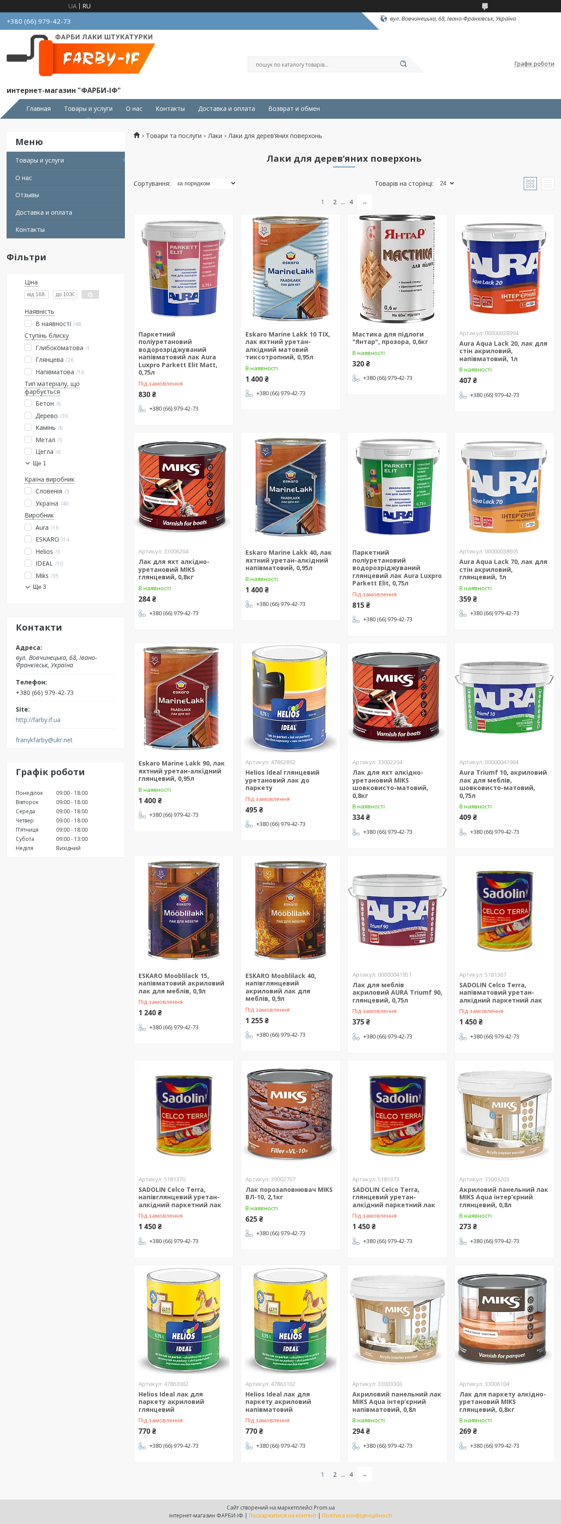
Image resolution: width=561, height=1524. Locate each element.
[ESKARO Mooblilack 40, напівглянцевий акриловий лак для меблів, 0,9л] (290, 910)
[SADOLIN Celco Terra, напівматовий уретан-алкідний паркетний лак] (504, 910)
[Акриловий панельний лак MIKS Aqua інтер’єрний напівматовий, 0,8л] (397, 1320)
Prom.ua (324, 1507)
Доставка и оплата (226, 109)
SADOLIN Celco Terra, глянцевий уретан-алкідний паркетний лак (393, 1197)
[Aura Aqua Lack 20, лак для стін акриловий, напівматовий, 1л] (504, 269)
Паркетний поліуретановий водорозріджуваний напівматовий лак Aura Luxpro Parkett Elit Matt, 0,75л (177, 353)
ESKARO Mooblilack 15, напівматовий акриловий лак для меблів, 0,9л (181, 983)
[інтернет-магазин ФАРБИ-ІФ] (83, 56)
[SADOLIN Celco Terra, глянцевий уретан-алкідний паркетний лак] (397, 1115)
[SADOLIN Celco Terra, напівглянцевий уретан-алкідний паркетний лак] (183, 1115)
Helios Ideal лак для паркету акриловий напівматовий (278, 1402)
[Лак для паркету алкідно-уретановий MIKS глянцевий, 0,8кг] (504, 1320)
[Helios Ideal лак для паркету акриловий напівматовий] (290, 1320)
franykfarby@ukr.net (44, 740)
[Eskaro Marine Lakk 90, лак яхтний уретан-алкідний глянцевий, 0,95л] (183, 698)
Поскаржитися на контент (282, 1515)
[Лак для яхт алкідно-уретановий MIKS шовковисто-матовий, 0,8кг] (397, 698)
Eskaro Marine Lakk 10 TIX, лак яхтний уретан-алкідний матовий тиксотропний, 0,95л (287, 346)
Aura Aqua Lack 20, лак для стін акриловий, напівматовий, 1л (503, 351)
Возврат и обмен (294, 109)
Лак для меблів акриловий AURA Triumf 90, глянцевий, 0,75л (397, 992)
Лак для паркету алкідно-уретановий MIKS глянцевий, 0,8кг (502, 1402)
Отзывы (27, 195)
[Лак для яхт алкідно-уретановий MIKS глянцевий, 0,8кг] (183, 487)
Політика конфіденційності (357, 1515)
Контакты (170, 109)
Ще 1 (39, 463)
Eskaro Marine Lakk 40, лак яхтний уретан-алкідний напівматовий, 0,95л (288, 560)
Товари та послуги (174, 136)
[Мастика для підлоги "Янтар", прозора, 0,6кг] (397, 269)
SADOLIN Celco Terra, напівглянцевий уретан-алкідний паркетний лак (179, 1197)
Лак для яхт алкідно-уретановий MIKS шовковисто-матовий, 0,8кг (390, 784)
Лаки (215, 136)
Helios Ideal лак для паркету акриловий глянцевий (171, 1402)
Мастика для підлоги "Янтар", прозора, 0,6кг (390, 338)
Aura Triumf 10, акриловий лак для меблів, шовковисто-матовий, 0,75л (503, 784)
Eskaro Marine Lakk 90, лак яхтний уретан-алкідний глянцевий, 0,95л (181, 771)
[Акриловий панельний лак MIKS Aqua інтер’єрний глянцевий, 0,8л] (504, 1115)
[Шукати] (403, 64)
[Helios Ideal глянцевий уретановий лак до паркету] (290, 698)
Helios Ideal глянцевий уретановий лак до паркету (282, 780)
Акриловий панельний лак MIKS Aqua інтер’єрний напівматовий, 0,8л (396, 1402)
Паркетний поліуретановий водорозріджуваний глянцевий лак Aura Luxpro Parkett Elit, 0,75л (397, 567)
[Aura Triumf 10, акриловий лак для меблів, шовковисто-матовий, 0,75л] (504, 698)
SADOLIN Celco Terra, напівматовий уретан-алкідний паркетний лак (500, 992)
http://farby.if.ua (38, 720)
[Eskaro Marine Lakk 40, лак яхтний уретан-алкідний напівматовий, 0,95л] (290, 487)
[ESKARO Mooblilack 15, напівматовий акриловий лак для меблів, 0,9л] (183, 910)
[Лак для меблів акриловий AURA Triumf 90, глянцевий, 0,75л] (397, 910)
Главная (38, 109)
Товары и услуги (88, 109)
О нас (134, 109)
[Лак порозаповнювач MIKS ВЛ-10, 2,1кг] (290, 1115)
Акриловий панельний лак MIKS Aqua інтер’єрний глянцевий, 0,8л (503, 1197)
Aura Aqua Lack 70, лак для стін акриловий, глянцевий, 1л (503, 569)
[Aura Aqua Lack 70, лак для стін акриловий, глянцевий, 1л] (504, 487)
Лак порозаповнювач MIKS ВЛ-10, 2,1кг (289, 1193)
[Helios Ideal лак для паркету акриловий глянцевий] (183, 1320)
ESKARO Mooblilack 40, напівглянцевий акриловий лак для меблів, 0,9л (280, 987)
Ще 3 (39, 587)
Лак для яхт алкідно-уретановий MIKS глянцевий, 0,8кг (173, 569)
